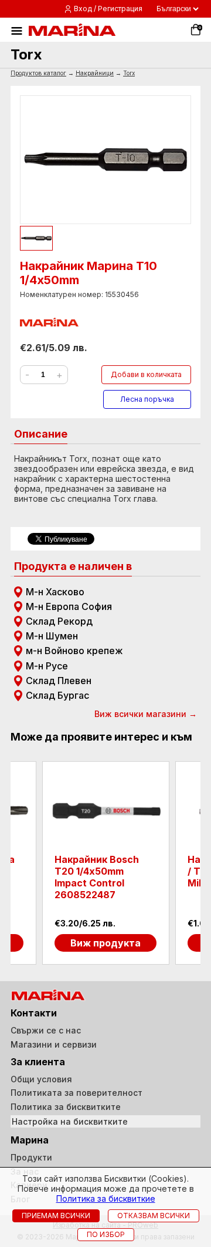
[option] (105, 863)
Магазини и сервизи (54, 1044)
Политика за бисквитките (66, 1107)
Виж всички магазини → (145, 714)
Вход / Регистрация (108, 8)
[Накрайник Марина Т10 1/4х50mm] (105, 159)
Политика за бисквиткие (105, 1198)
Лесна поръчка (147, 399)
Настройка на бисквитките (70, 1121)
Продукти (31, 1157)
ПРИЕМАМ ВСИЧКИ (56, 1215)
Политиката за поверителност (76, 1093)
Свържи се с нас (46, 1030)
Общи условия (41, 1079)
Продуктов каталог (38, 72)
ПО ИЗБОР (106, 1234)
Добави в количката (146, 374)
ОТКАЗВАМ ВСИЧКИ (153, 1215)
